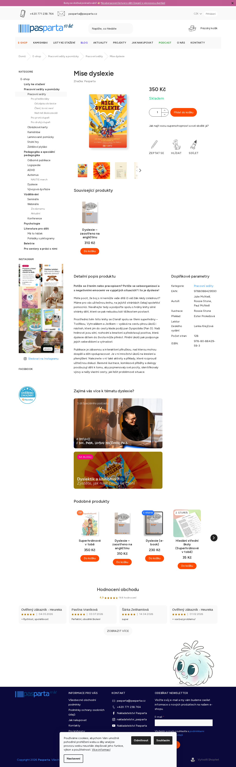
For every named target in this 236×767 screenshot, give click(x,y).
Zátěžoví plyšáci (37, 146)
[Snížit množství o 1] (164, 114)
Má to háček (35, 233)
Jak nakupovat (77, 720)
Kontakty (74, 725)
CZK (196, 13)
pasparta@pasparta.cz (131, 700)
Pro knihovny (76, 731)
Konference (34, 218)
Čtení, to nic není (43, 108)
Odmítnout (141, 740)
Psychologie (32, 223)
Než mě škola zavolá (46, 113)
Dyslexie (32, 184)
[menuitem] (22, 43)
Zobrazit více (118, 631)
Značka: (85, 81)
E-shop (25, 79)
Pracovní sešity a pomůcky (42, 89)
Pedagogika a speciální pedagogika (39, 153)
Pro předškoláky (40, 98)
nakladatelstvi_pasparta (132, 719)
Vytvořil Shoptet (208, 759)
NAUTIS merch (39, 179)
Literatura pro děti (36, 228)
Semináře (33, 199)
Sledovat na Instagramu (43, 358)
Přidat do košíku (183, 112)
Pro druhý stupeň (40, 122)
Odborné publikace (38, 160)
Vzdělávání (31, 194)
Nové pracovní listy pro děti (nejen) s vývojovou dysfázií (133, 3)
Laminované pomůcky (40, 137)
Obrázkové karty (37, 127)
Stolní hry (33, 142)
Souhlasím (163, 740)
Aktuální (35, 213)
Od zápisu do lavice (45, 103)
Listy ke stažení (34, 84)
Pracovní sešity (36, 94)
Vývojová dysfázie (38, 189)
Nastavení (73, 758)
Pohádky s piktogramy (41, 238)
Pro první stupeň (40, 117)
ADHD (31, 170)
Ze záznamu (38, 208)
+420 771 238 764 (129, 707)
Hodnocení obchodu (118, 589)
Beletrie (29, 243)
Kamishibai (33, 132)
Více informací (101, 749)
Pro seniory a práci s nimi (40, 248)
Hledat (142, 28)
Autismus (33, 175)
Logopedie (34, 165)
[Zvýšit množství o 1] (164, 110)
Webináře (33, 204)
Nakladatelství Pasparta (132, 713)
